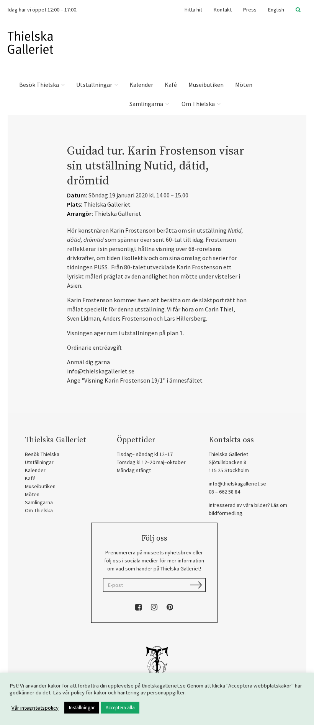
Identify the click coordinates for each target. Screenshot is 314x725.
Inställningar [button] (82, 707)
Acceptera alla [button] (120, 707)
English (276, 9)
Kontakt (223, 9)
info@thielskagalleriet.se (237, 483)
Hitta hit (193, 9)
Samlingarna (146, 104)
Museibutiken (206, 84)
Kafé (171, 84)
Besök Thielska (39, 84)
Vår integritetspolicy (35, 707)
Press (250, 9)
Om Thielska (198, 104)
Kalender (141, 84)
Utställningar (94, 84)
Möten (243, 84)
